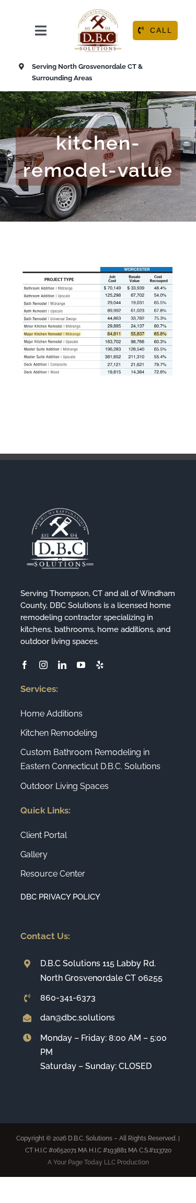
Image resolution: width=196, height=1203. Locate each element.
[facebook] (24, 665)
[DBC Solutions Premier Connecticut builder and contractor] (98, 9)
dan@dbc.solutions (77, 1018)
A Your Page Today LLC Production (98, 1162)
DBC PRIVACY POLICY (60, 897)
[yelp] (100, 665)
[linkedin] (62, 665)
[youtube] (81, 665)
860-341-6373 (68, 998)
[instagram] (43, 665)
